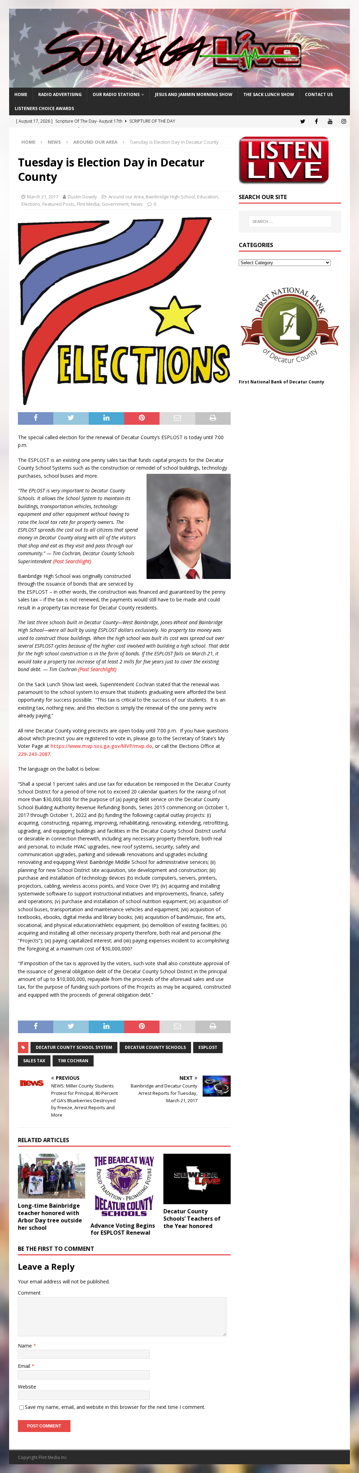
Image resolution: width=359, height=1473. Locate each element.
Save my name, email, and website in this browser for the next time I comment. (115, 1407)
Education (207, 196)
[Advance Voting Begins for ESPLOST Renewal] (124, 1186)
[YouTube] (330, 121)
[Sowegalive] (179, 83)
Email (25, 1366)
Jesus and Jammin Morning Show (193, 94)
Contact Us (319, 94)
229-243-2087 (34, 754)
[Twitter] (303, 121)
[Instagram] (344, 121)
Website (27, 1386)
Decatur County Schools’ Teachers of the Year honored (192, 1218)
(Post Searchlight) (72, 561)
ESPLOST (207, 1047)
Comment (29, 1292)
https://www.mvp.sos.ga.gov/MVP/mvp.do (101, 746)
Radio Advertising (60, 94)
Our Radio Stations (116, 94)
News (54, 142)
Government (115, 204)
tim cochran (73, 1061)
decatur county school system (74, 1047)
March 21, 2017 (42, 196)
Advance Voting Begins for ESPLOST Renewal (122, 1229)
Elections (30, 204)
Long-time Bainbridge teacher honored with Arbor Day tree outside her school (50, 1216)
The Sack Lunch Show (268, 94)
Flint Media (88, 204)
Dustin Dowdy (82, 196)
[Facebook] (316, 121)
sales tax (34, 1061)
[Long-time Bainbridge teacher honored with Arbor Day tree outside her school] (51, 1176)
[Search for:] (290, 221)
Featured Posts (58, 204)
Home (20, 94)
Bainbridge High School (170, 196)
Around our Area (126, 196)
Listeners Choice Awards (44, 108)
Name (25, 1345)
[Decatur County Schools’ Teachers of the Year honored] (197, 1179)
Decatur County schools (155, 1047)
